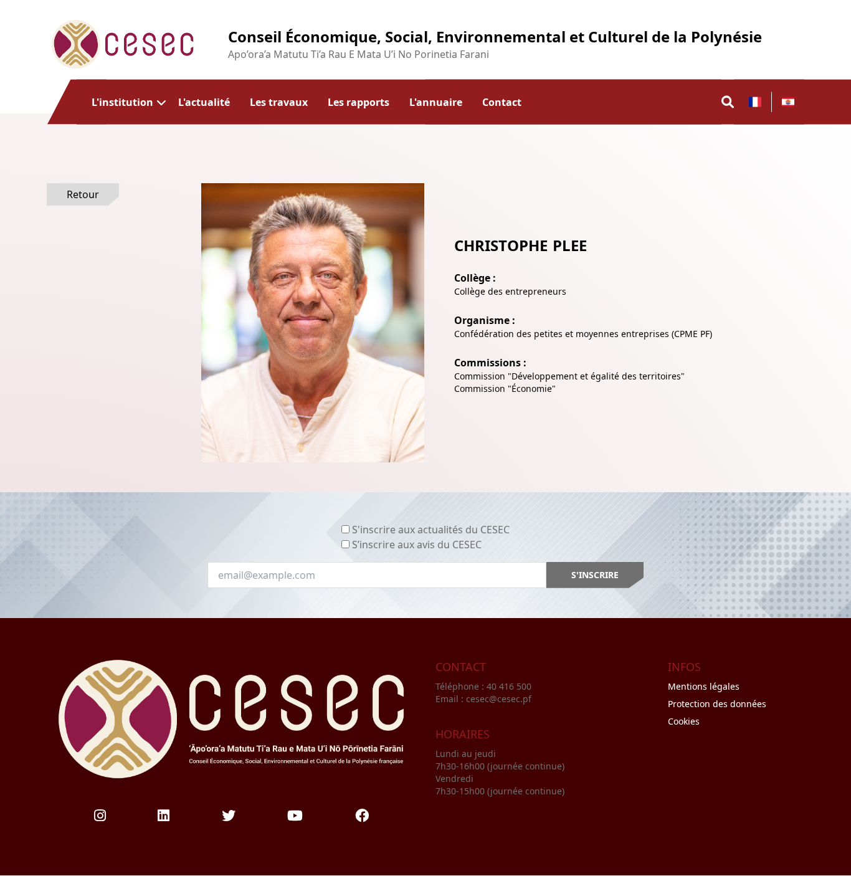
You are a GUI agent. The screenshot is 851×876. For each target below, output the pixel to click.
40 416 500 (510, 686)
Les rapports (358, 101)
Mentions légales (703, 686)
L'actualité (204, 101)
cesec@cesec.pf (498, 699)
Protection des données (717, 704)
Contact (501, 101)
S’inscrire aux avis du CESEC (417, 544)
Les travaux (279, 101)
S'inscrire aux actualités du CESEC (431, 529)
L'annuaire (435, 101)
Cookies (684, 721)
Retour (83, 194)
